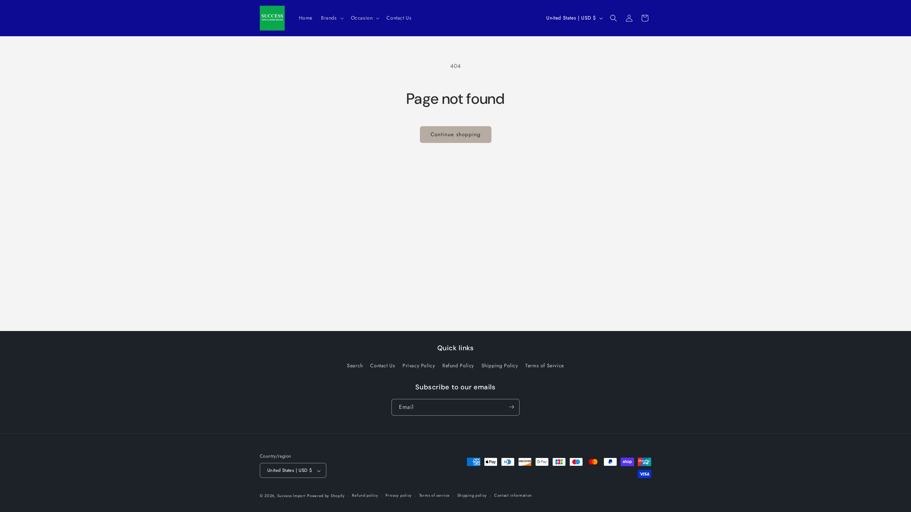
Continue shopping (456, 134)
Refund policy (365, 495)
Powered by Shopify (326, 495)
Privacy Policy (418, 365)
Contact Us (382, 365)
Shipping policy (472, 495)
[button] (332, 17)
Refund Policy (458, 365)
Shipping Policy (499, 365)
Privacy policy (398, 495)
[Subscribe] (511, 407)
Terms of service (434, 495)
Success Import (291, 495)
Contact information (513, 495)
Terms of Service (544, 365)
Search (355, 365)
